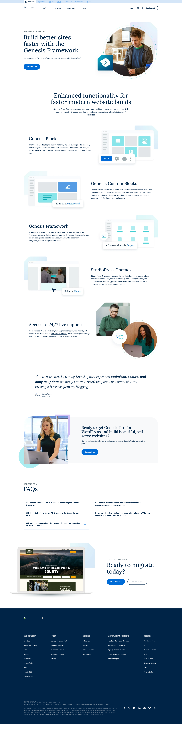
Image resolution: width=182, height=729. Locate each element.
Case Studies (148, 659)
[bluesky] (149, 708)
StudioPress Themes (100, 276)
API (145, 645)
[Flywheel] (41, 1)
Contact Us (27, 659)
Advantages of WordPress (117, 645)
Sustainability (28, 672)
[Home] (90, 622)
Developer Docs (149, 641)
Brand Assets (28, 676)
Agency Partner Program (116, 650)
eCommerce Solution (58, 650)
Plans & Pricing (116, 582)
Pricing (83, 8)
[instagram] (134, 708)
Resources (71, 8)
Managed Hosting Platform (60, 641)
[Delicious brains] (89, 1)
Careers (26, 654)
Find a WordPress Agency (117, 654)
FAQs (145, 667)
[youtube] (144, 708)
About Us (27, 641)
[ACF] (59, 1)
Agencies (86, 645)
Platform (45, 8)
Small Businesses (88, 650)
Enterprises (86, 641)
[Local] (51, 1)
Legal (25, 667)
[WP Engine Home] (31, 8)
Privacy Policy (28, 663)
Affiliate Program (113, 659)
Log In (132, 8)
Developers (87, 654)
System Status (148, 672)
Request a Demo (137, 582)
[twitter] (129, 708)
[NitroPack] (68, 1)
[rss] (154, 708)
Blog (145, 654)
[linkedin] (139, 708)
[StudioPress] (79, 1)
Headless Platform (57, 645)
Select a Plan (32, 66)
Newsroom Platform (57, 654)
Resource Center (150, 650)
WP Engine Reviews (30, 645)
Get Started (150, 8)
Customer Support (150, 663)
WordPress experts (59, 334)
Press (25, 650)
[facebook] (124, 708)
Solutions (58, 8)
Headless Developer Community (119, 641)
